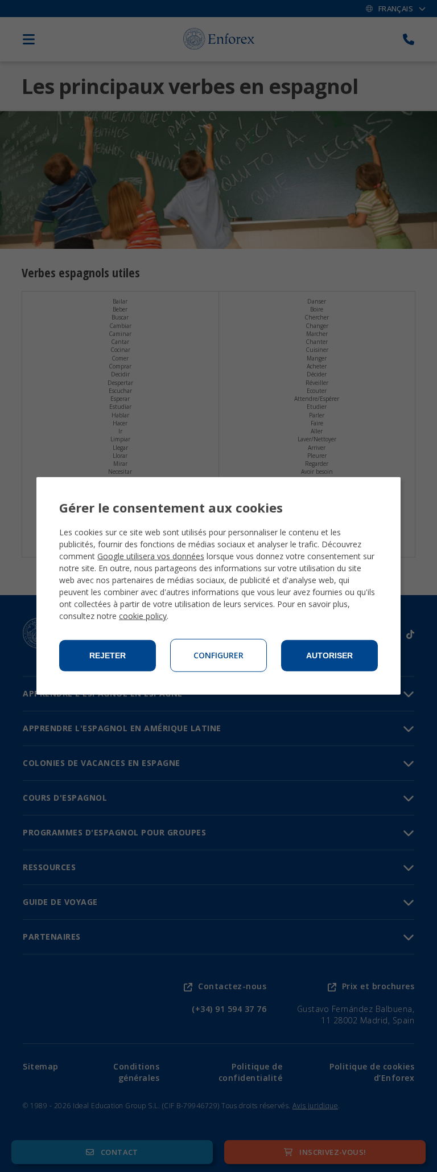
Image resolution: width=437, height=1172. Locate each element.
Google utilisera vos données (150, 556)
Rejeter (107, 655)
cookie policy (143, 615)
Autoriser (329, 655)
